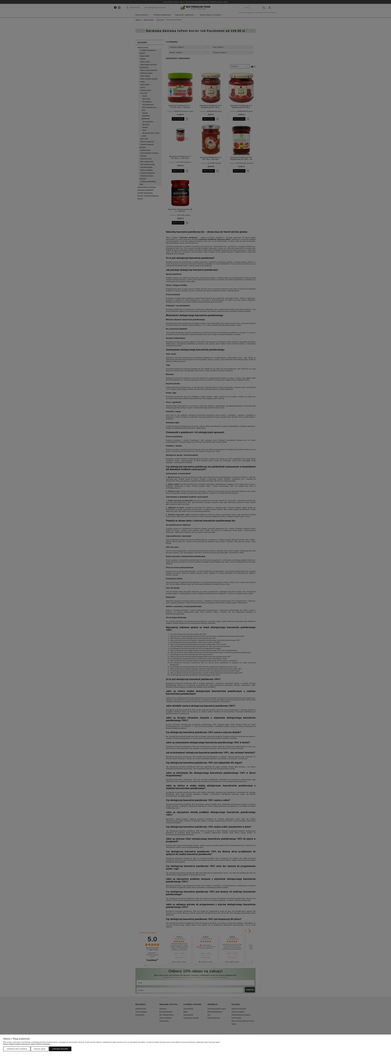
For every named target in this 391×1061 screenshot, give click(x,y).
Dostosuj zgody (39, 1049)
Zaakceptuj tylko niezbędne (17, 1049)
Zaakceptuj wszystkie (60, 1049)
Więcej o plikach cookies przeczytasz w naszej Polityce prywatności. (27, 1044)
